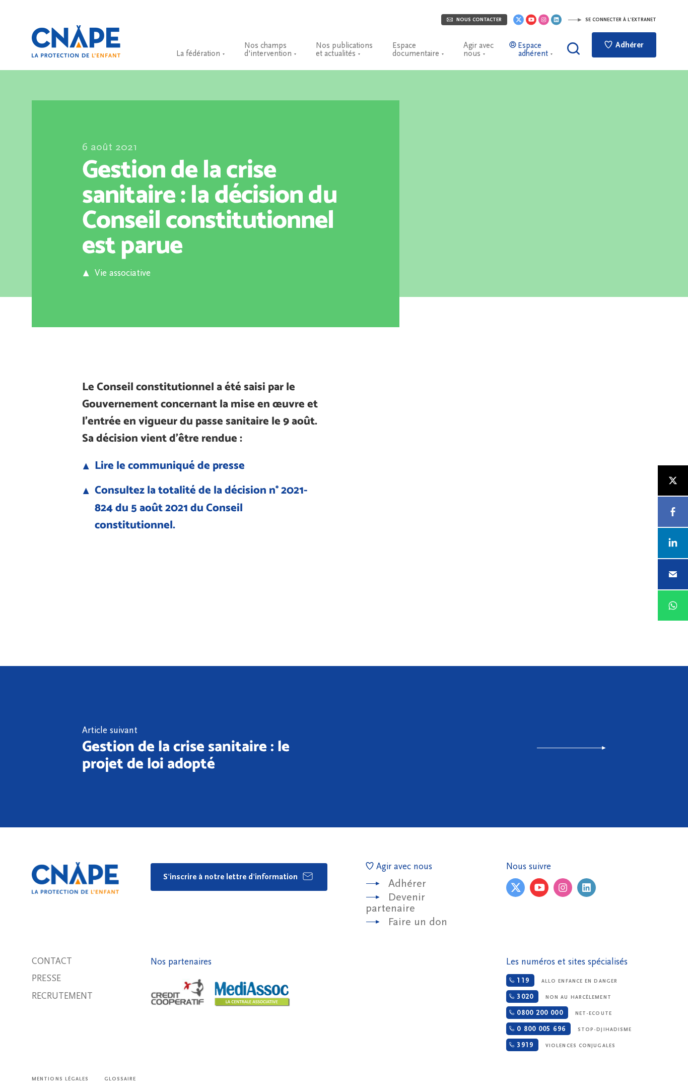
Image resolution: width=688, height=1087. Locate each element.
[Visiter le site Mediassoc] (252, 994)
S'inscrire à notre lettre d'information (231, 876)
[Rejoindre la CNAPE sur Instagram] (543, 19)
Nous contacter (478, 20)
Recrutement (62, 996)
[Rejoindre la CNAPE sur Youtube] (531, 19)
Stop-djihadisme (573, 1029)
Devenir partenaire (395, 903)
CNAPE (76, 41)
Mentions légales (60, 1078)
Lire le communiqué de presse (170, 464)
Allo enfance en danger (565, 981)
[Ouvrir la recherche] (573, 48)
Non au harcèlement (562, 997)
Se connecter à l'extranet (620, 20)
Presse (46, 978)
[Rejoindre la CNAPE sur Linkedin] (556, 19)
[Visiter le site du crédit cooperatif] (177, 993)
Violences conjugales (564, 1045)
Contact (52, 961)
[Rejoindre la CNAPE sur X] (518, 19)
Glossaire (120, 1078)
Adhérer (628, 44)
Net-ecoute (562, 1013)
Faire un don (417, 922)
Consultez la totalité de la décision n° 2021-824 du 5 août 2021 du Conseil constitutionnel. (201, 506)
